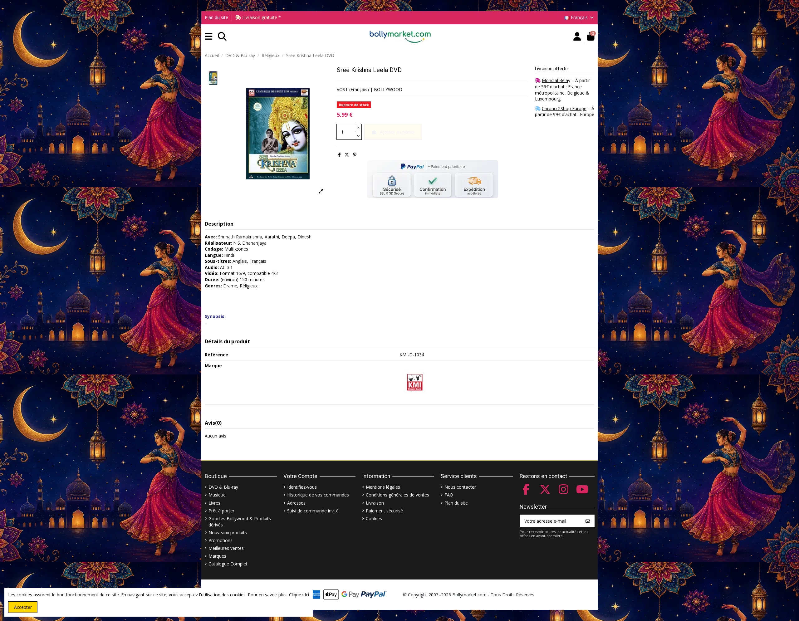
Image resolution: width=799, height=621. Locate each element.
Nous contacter (460, 487)
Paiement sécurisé (384, 511)
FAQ (448, 495)
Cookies (374, 518)
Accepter (23, 607)
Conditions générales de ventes (397, 495)
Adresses (296, 503)
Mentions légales (383, 487)
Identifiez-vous (302, 487)
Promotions (220, 540)
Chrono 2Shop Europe (564, 108)
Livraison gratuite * (261, 17)
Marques (217, 556)
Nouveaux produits (227, 532)
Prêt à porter (221, 511)
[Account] (577, 37)
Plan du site (216, 17)
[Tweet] (347, 155)
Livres (214, 503)
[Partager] (339, 155)
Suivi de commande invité (313, 511)
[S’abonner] (587, 521)
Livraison (375, 503)
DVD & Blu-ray (223, 487)
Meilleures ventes (226, 548)
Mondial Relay (556, 80)
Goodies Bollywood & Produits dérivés (239, 522)
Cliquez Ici (299, 595)
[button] (208, 37)
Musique (217, 495)
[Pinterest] (354, 155)
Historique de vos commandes (318, 495)
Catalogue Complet (228, 564)
